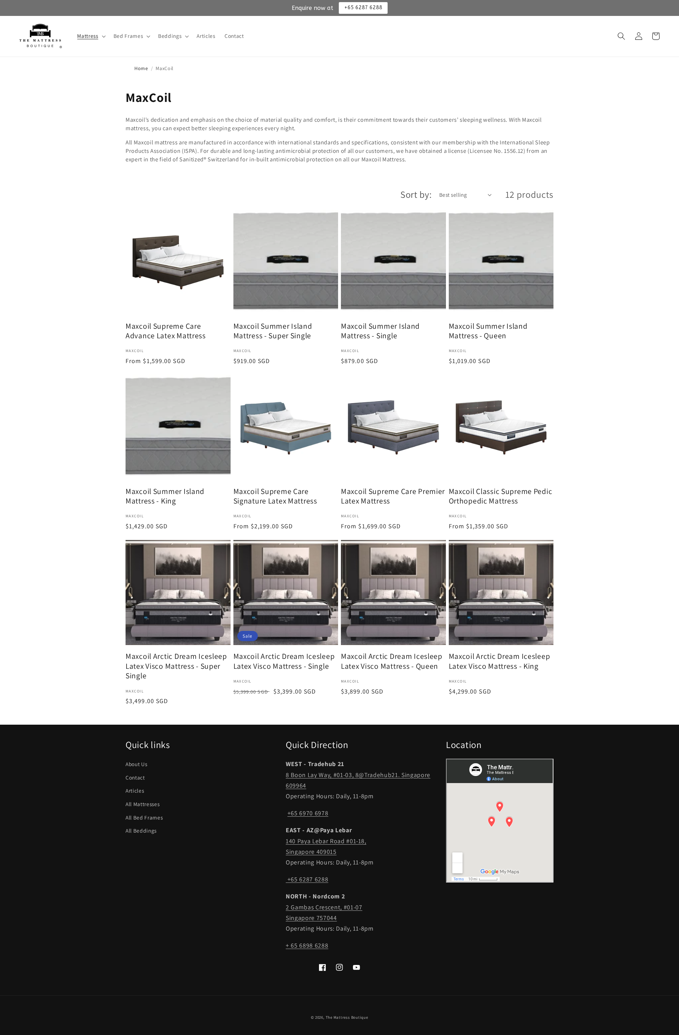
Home (141, 68)
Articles (135, 790)
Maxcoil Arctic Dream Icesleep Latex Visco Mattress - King (499, 661)
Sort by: (415, 194)
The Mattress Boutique (347, 1017)
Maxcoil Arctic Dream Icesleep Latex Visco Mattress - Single (284, 661)
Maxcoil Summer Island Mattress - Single (380, 331)
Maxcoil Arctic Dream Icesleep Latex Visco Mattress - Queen (391, 661)
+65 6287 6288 (307, 879)
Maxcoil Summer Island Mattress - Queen (488, 331)
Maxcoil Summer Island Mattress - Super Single (272, 331)
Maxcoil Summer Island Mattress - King (165, 496)
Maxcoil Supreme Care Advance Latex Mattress (166, 331)
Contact (135, 777)
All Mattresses (142, 803)
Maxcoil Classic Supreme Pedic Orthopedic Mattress (500, 496)
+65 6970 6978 (308, 813)
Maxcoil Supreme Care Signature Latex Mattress (275, 496)
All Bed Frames (144, 817)
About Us (136, 763)
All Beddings (141, 830)
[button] (90, 36)
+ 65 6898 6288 (307, 945)
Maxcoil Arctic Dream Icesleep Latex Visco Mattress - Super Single (176, 665)
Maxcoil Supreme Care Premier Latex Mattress (393, 496)
